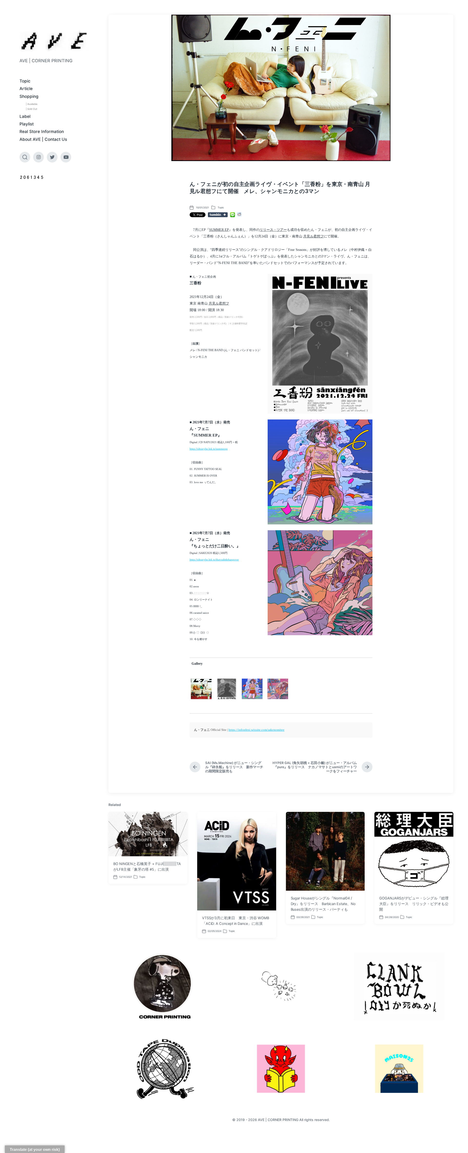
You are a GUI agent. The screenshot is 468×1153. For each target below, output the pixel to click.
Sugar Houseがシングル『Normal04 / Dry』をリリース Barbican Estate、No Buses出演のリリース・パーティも (323, 904)
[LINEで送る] (232, 214)
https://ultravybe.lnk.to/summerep (209, 448)
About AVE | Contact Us (43, 139)
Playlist (27, 124)
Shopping (29, 96)
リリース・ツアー (273, 230)
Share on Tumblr (218, 214)
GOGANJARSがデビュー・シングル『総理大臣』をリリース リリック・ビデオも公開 (413, 904)
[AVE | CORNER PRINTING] (54, 40)
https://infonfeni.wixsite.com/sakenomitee (256, 730)
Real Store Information (42, 131)
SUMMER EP (219, 230)
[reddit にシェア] (239, 214)
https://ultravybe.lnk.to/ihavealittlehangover (214, 559)
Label (25, 116)
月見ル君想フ (313, 236)
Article (26, 88)
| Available (32, 103)
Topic (25, 81)
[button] (320, 344)
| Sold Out (31, 108)
